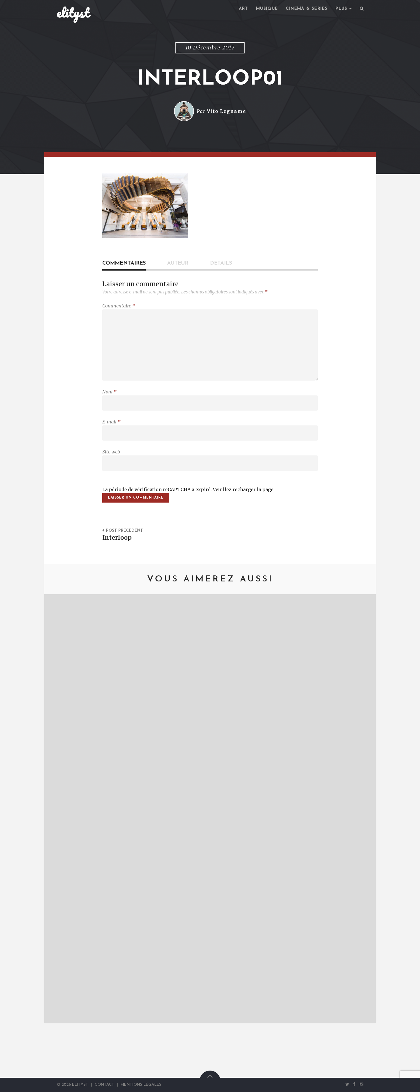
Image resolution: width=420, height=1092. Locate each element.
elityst (73, 13)
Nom (109, 392)
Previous (57, 808)
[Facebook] (354, 1084)
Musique (267, 9)
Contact (104, 1085)
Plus (341, 9)
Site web (111, 452)
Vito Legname (226, 111)
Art (243, 9)
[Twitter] (347, 1084)
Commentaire (118, 306)
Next (363, 808)
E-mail (111, 422)
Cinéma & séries (306, 9)
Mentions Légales (141, 1085)
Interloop (117, 537)
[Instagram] (360, 1084)
